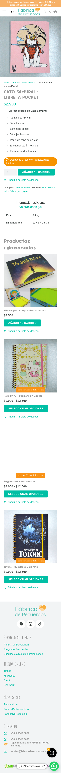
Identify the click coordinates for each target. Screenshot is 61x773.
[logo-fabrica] (29, 12)
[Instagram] (30, 624)
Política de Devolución (16, 644)
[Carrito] (55, 12)
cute (44, 187)
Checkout (9, 685)
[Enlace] (45, 11)
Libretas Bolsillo (28, 82)
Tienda (7, 671)
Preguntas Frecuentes (16, 649)
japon (25, 191)
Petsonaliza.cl (11, 704)
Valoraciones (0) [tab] (30, 207)
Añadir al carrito (36, 172)
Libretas (15, 82)
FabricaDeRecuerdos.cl (17, 709)
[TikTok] (40, 624)
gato (19, 191)
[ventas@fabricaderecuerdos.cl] (7, 751)
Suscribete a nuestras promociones (23, 654)
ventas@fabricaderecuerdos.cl (29, 751)
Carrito (7, 680)
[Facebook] (21, 624)
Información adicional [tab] (30, 202)
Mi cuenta (9, 675)
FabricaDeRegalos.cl (15, 714)
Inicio (6, 82)
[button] (21, 180)
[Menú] (4, 12)
